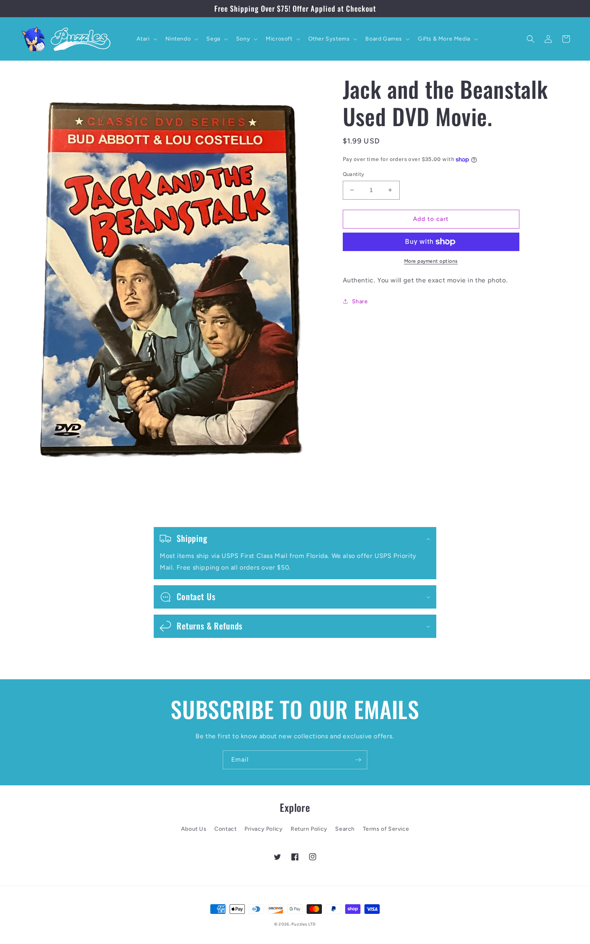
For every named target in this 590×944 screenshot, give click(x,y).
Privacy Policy (263, 828)
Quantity (353, 174)
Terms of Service (386, 828)
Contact (225, 828)
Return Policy (309, 828)
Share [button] (360, 301)
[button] (146, 39)
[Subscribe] (358, 759)
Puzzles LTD (303, 924)
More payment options (431, 261)
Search (345, 828)
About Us (194, 828)
